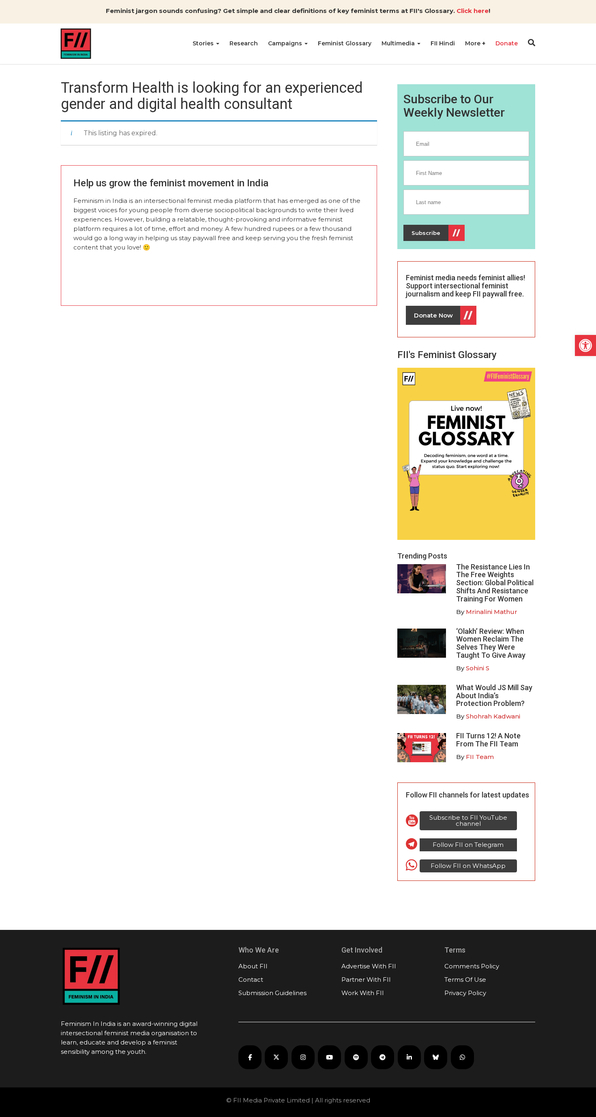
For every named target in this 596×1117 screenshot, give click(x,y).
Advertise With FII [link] (368, 966)
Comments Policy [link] (471, 966)
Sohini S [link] (477, 668)
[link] (585, 345)
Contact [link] (250, 979)
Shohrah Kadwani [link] (493, 716)
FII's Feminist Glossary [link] (447, 354)
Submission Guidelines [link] (272, 993)
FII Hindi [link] (443, 43)
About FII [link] (253, 966)
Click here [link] (473, 11)
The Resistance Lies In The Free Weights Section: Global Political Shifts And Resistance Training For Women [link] (495, 583)
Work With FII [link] (362, 993)
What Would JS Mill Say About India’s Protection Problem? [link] (494, 695)
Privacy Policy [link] (465, 993)
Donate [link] (506, 43)
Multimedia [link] (399, 43)
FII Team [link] (480, 757)
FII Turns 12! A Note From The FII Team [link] (488, 739)
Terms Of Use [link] (465, 979)
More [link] (473, 43)
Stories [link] (204, 43)
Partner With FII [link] (366, 979)
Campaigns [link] (286, 43)
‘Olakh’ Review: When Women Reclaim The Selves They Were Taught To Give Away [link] (490, 643)
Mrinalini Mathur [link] (491, 612)
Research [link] (243, 43)
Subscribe (426, 233)
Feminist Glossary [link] (344, 43)
